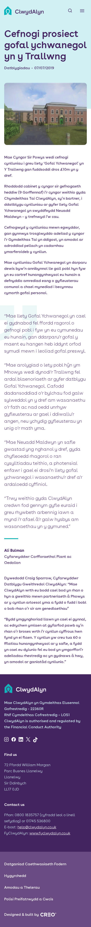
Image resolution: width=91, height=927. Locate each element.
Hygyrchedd (15, 875)
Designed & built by (21, 914)
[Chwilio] (70, 10)
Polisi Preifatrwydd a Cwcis (28, 899)
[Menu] (82, 10)
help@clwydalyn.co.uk (37, 827)
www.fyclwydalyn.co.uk (49, 833)
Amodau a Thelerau (22, 887)
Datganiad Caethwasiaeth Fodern (35, 864)
